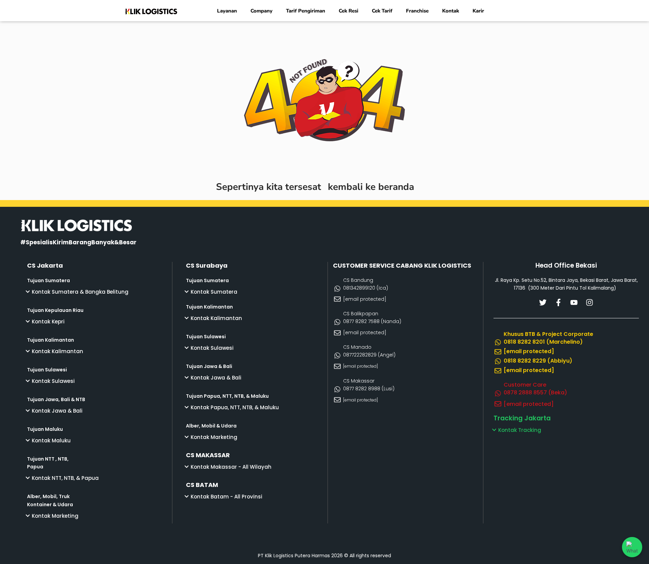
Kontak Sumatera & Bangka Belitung (80, 291)
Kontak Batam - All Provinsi (226, 496)
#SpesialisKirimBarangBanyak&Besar (78, 242)
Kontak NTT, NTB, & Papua (65, 478)
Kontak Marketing (55, 515)
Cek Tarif (382, 10)
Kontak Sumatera (214, 291)
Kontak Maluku (51, 440)
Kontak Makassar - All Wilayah (231, 466)
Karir (478, 10)
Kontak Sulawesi (53, 381)
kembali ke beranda (371, 186)
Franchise (417, 10)
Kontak (450, 10)
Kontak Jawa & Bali (57, 410)
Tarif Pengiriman (305, 10)
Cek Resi (348, 10)
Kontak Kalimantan (57, 351)
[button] (99, 291)
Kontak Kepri (48, 321)
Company (261, 10)
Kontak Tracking (519, 430)
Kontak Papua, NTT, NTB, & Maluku (235, 407)
